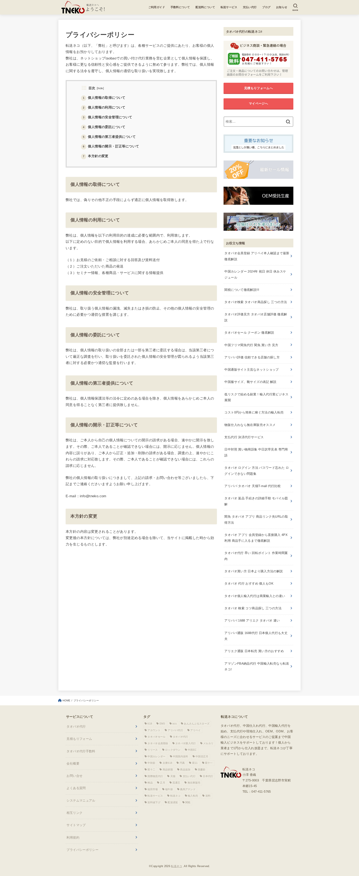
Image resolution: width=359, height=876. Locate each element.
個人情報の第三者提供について (109, 136)
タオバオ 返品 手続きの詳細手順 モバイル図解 (256, 501)
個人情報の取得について (104, 97)
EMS (162, 723)
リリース (153, 749)
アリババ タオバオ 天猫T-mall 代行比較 (252, 486)
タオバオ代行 (76, 726)
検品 (150, 782)
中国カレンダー (156, 756)
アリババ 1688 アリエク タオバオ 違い (252, 620)
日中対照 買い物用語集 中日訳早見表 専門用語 (256, 452)
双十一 (209, 762)
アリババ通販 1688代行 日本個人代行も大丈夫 (256, 635)
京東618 (167, 762)
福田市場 (153, 789)
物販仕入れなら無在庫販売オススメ (249, 425)
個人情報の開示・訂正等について (111, 146)
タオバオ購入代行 (185, 743)
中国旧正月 (201, 756)
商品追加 (185, 769)
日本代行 (208, 776)
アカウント (154, 730)
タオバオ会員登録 (158, 743)
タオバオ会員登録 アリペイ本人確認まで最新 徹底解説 (256, 256)
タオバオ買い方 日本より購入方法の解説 (253, 571)
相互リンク (74, 812)
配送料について (205, 7)
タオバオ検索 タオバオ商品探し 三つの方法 (255, 302)
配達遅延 (173, 802)
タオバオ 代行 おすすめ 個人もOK (248, 583)
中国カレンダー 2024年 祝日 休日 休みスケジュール (255, 274)
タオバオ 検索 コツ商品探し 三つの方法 (252, 608)
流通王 (176, 782)
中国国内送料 (180, 756)
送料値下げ (154, 802)
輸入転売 (193, 795)
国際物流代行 (155, 776)
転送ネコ (175, 795)
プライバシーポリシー (82, 849)
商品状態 (168, 769)
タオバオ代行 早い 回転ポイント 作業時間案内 (256, 555)
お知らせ (281, 7)
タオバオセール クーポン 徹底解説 (249, 332)
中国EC (192, 749)
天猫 (173, 776)
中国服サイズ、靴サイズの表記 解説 (250, 382)
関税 (188, 802)
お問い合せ (74, 775)
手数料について (180, 7)
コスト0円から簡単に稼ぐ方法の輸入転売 (254, 412)
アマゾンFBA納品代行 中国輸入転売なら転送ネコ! (256, 666)
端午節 (169, 789)
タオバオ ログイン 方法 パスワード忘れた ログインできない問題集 (256, 470)
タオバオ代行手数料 (80, 751)
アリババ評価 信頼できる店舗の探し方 (252, 357)
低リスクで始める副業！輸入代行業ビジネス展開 (256, 397)
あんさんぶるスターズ (196, 723)
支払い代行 (250, 7)
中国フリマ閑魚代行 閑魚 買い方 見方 (251, 345)
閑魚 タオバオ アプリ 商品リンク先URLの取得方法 (256, 519)
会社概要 (72, 763)
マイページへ (258, 103)
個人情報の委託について (104, 126)
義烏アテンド (187, 789)
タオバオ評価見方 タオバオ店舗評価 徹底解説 (255, 317)
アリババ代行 (175, 730)
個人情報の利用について (104, 107)
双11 (195, 762)
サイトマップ (76, 825)
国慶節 (201, 769)
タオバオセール (156, 736)
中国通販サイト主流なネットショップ (251, 369)
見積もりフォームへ (258, 88)
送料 (208, 795)
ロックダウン (173, 749)
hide (100, 88)
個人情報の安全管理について (107, 117)
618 (150, 723)
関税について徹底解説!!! (241, 289)
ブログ (266, 7)
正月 (162, 782)
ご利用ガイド (156, 7)
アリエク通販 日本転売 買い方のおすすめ (254, 651)
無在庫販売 (194, 782)
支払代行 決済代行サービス (244, 437)
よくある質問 (76, 788)
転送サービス (229, 7)
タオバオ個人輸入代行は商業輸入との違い (254, 596)
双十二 (151, 769)
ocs (174, 723)
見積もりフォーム (79, 738)
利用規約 (72, 837)
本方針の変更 (95, 156)
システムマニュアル (80, 800)
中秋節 (151, 762)
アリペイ (195, 730)
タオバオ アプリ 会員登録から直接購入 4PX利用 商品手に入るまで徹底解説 (256, 537)
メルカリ (208, 743)
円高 (182, 762)
